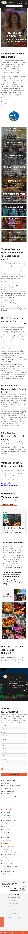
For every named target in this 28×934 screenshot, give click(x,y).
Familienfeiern (7, 849)
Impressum (14, 910)
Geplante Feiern (7, 874)
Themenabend (7, 815)
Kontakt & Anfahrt (8, 863)
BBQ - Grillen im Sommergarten (9, 932)
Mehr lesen (20, 692)
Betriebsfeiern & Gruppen (10, 852)
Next (26, 684)
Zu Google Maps (6, 788)
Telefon (3, 752)
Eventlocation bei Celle (9, 846)
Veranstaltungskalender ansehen (13, 580)
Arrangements (7, 837)
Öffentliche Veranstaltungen (11, 854)
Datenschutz (14, 907)
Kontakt (14, 900)
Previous (1, 684)
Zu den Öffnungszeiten (8, 797)
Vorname (3, 732)
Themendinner (7, 812)
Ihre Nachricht (5, 759)
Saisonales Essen (8, 818)
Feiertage (5, 823)
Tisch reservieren (8, 869)
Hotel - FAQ (6, 829)
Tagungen (6, 857)
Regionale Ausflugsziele (10, 866)
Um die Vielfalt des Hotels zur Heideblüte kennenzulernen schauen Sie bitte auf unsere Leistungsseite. (13, 104)
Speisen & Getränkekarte (10, 820)
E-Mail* (3, 746)
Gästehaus (6, 832)
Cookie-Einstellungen (14, 897)
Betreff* (3, 726)
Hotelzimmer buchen (8, 504)
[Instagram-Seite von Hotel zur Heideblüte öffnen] (20, 595)
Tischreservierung (8, 500)
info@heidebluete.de (21, 3)
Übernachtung (7, 840)
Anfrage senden (14, 774)
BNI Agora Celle (14, 903)
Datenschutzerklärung (11, 769)
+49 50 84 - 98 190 (8, 793)
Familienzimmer (7, 835)
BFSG (14, 913)
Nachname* (4, 739)
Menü (25, 1)
